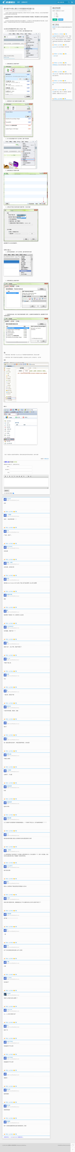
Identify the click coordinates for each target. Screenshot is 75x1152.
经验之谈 (46, 458)
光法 (53, 91)
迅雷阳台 (9, 2)
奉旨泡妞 (54, 36)
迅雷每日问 (24, 2)
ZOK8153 (54, 82)
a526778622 (10, 1041)
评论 (29, 10)
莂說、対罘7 (10, 562)
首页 (18, 2)
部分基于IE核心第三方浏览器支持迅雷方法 (19, 9)
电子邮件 (7, 469)
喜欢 (56, 13)
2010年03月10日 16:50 (8, 10)
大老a (53, 73)
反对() (11, 511)
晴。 (8, 642)
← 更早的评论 (6, 1137)
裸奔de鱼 (7, 462)
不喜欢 (57, 16)
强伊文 (25, 10)
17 (17, 1137)
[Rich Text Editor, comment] (26, 482)
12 (11, 1137)
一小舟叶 (54, 55)
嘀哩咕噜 (9, 818)
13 (12, 1137)
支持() (6, 511)
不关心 (57, 15)
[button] (6, 476)
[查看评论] (72, 1145)
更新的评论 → (21, 1137)
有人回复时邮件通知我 (8, 493)
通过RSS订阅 (72, 2)
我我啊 (8, 1121)
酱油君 (53, 27)
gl (7, 690)
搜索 (69, 2)
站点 (8, 472)
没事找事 (9, 913)
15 (14, 1137)
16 (16, 1137)
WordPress (24, 1145)
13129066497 (10, 626)
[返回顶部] (72, 1150)
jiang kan (54, 47)
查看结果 (60, 19)
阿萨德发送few (55, 64)
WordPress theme (62, 1145)
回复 (16, 511)
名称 (8, 466)
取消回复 (15, 462)
